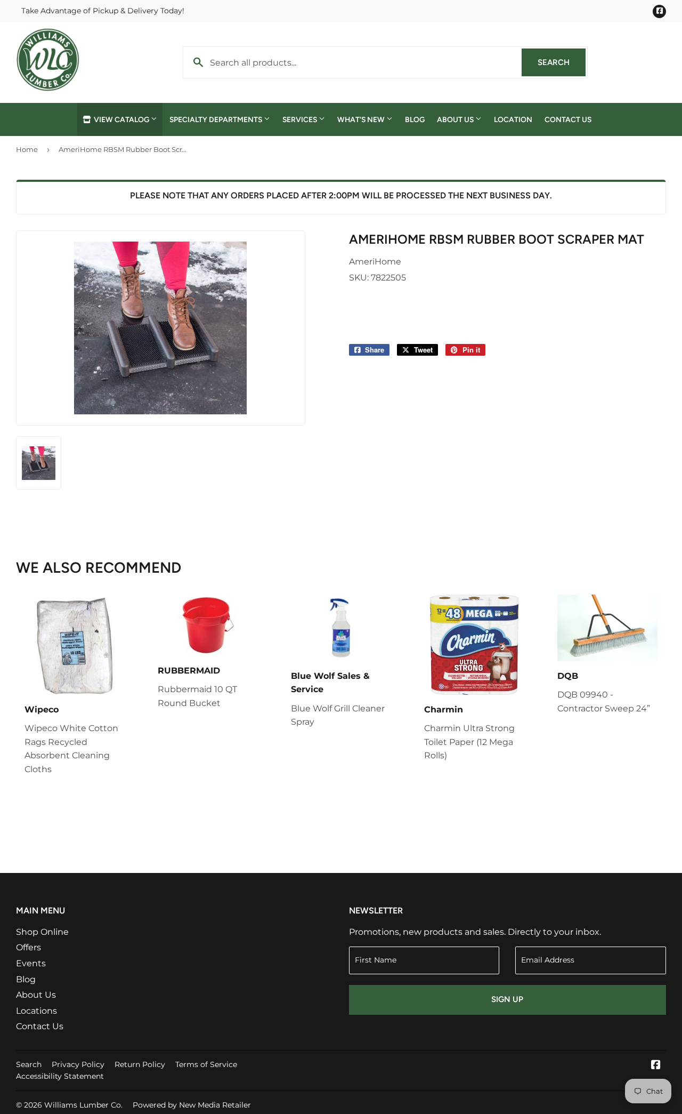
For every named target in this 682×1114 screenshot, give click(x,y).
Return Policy (140, 1064)
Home (27, 149)
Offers (28, 947)
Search (562, 62)
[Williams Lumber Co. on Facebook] (656, 1066)
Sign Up (507, 999)
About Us (456, 119)
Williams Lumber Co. (83, 1105)
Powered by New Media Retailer (192, 1105)
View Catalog (121, 119)
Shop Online (42, 932)
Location (513, 119)
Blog (415, 119)
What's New (361, 119)
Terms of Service (206, 1064)
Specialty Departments (216, 119)
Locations (36, 1011)
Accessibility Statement (60, 1076)
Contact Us (568, 119)
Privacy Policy (78, 1064)
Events (31, 963)
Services (300, 119)
